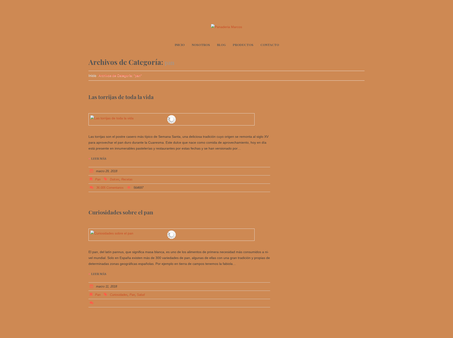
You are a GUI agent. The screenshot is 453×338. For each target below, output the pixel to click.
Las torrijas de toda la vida (121, 96)
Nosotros (201, 45)
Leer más (98, 158)
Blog (221, 45)
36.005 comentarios (110, 187)
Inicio (180, 45)
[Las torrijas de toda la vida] (171, 118)
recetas (127, 179)
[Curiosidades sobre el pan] (171, 233)
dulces (114, 179)
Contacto (269, 45)
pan (98, 179)
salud (141, 294)
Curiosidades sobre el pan (120, 212)
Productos (243, 45)
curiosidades (119, 294)
